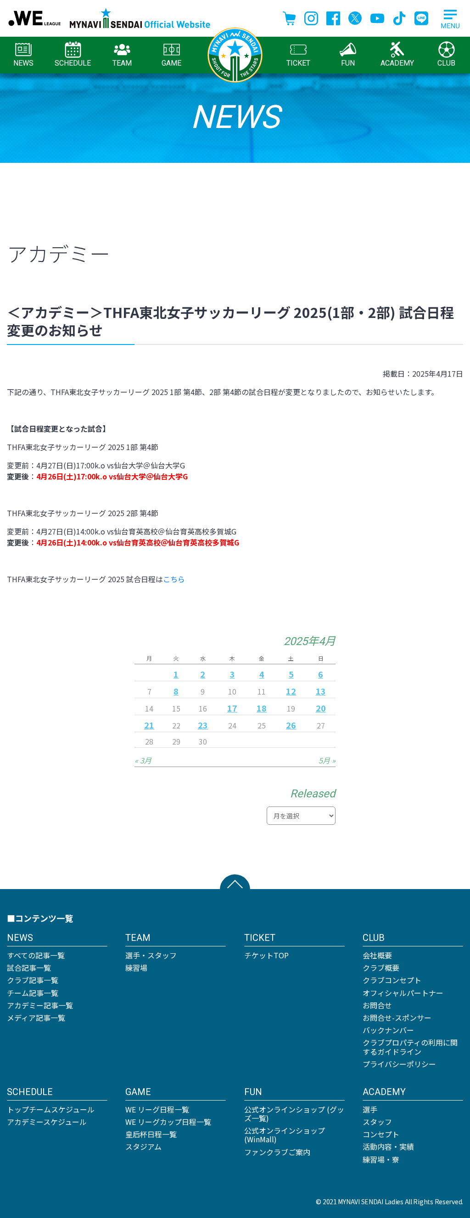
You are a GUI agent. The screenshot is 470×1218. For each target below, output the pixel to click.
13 (321, 691)
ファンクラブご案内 (277, 1151)
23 (203, 725)
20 (321, 708)
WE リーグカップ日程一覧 (168, 1121)
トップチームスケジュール (51, 1109)
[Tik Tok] (399, 16)
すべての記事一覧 (36, 955)
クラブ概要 (381, 967)
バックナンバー (388, 1029)
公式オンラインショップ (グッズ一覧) (294, 1113)
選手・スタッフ (151, 955)
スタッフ (377, 1121)
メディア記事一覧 (36, 1017)
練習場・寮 (381, 1159)
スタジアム (143, 1146)
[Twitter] (355, 16)
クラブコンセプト (392, 979)
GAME (171, 63)
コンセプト (381, 1134)
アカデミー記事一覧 (40, 1005)
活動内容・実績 (388, 1146)
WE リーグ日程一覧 (157, 1109)
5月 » (327, 760)
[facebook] (333, 16)
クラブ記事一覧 (32, 979)
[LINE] (421, 16)
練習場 (136, 967)
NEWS (23, 63)
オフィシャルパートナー (403, 992)
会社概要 (377, 955)
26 (291, 725)
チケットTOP (266, 955)
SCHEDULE (73, 63)
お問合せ (377, 1005)
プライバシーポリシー (399, 1063)
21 (149, 725)
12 (291, 691)
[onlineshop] (289, 16)
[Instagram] (311, 16)
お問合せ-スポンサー (397, 1017)
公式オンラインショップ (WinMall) (284, 1135)
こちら (174, 578)
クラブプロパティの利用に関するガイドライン (410, 1047)
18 (262, 708)
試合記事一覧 (29, 967)
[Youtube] (377, 16)
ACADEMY (397, 63)
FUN (348, 63)
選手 (370, 1109)
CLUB (446, 63)
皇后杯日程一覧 (151, 1134)
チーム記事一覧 (32, 992)
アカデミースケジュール (47, 1121)
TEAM (122, 63)
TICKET (298, 63)
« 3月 (142, 760)
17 (232, 708)
